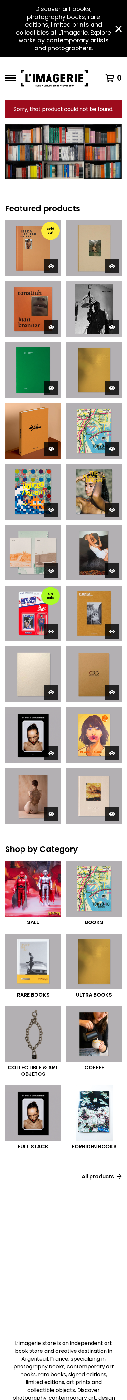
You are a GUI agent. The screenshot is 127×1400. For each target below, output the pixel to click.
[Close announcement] (118, 29)
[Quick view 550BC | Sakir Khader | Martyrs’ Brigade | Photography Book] (112, 327)
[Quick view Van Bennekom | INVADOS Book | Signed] (112, 388)
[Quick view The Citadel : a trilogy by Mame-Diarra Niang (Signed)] (51, 570)
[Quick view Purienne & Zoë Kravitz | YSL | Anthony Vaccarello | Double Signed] (112, 266)
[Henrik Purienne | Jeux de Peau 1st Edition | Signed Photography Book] (33, 370)
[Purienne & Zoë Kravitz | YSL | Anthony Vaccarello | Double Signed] (94, 248)
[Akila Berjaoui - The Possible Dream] (94, 491)
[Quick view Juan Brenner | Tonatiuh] (51, 327)
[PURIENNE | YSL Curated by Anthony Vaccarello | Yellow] (94, 613)
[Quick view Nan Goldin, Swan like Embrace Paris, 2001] (112, 570)
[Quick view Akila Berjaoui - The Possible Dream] (112, 510)
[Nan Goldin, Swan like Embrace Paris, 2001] (94, 552)
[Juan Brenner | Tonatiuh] (33, 309)
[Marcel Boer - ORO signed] (94, 674)
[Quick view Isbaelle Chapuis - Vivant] (51, 814)
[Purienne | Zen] (33, 674)
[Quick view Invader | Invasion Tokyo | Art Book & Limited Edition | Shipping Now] (112, 449)
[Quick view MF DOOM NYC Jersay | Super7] (51, 631)
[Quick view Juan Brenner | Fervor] (112, 814)
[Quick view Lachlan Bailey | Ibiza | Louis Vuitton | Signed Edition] (51, 266)
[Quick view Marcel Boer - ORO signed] (112, 692)
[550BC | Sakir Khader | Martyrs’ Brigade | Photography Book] (94, 309)
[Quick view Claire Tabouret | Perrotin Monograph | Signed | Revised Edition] (112, 753)
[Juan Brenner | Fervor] (94, 796)
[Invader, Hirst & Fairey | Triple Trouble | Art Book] (33, 491)
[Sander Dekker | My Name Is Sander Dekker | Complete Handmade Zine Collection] (33, 735)
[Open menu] (10, 78)
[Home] (56, 78)
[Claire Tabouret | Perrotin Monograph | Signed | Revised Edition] (94, 735)
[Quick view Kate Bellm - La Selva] (51, 449)
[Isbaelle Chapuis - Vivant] (33, 796)
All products (98, 1176)
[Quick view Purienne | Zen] (51, 692)
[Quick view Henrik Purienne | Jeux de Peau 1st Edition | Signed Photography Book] (51, 388)
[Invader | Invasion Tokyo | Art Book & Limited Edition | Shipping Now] (94, 430)
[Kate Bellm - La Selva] (33, 430)
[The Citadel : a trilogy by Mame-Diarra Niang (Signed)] (33, 552)
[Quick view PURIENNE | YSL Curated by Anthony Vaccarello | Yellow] (112, 631)
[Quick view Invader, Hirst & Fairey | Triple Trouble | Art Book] (51, 510)
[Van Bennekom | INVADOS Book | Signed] (94, 370)
